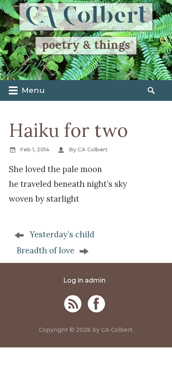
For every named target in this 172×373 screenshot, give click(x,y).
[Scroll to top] (158, 356)
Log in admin (84, 280)
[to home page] (86, 16)
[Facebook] (96, 304)
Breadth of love (45, 250)
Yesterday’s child (62, 234)
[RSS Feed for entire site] (73, 304)
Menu (32, 90)
